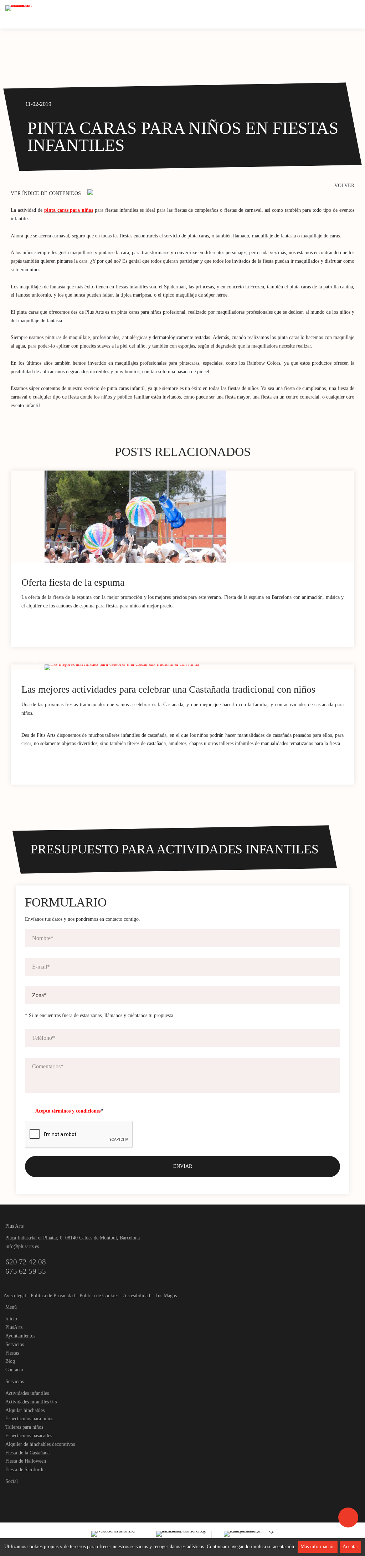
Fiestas (12, 1353)
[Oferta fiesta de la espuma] (199, 517)
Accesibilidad (136, 1295)
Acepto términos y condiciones (68, 1111)
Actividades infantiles (27, 1393)
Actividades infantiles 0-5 (31, 1401)
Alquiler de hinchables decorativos (40, 1444)
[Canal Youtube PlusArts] (35, 1493)
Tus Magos (166, 1295)
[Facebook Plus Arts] (11, 1493)
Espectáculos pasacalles (28, 1435)
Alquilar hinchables (25, 1410)
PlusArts (13, 1327)
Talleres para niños (24, 1427)
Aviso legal (15, 1295)
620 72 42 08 (25, 1262)
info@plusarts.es (22, 1246)
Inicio (11, 1318)
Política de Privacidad (53, 1295)
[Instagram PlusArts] (23, 1493)
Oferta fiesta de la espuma (72, 582)
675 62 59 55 (25, 1271)
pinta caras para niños (68, 210)
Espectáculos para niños (29, 1418)
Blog (10, 1361)
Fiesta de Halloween (25, 1461)
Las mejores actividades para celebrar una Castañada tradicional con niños (168, 689)
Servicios (14, 1344)
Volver (344, 185)
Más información (317, 1546)
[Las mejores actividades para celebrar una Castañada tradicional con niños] (199, 667)
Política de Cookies (98, 1295)
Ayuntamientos (20, 1336)
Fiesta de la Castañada (27, 1452)
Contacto (14, 1369)
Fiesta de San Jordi (24, 1469)
